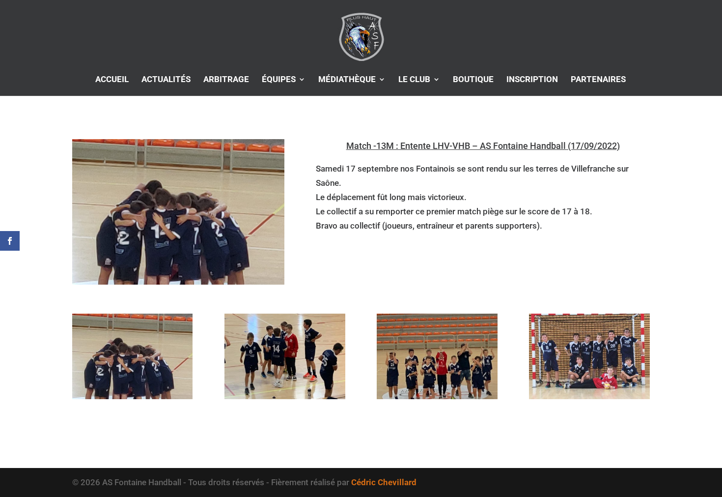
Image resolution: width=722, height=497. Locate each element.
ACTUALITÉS (166, 80)
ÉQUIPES (279, 80)
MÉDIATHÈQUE (347, 80)
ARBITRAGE (226, 80)
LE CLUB (414, 80)
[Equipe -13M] (132, 399)
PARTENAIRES (598, 80)
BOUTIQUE (473, 80)
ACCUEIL (112, 80)
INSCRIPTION (532, 80)
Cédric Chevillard (384, 482)
